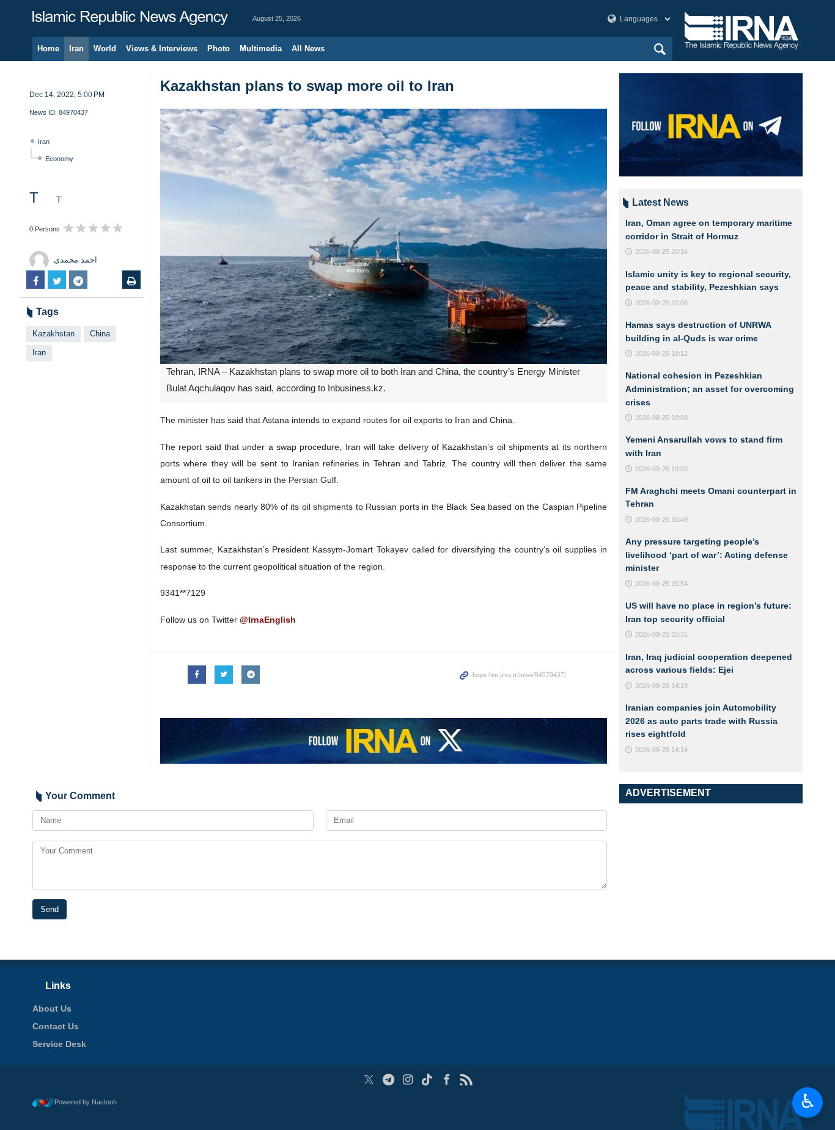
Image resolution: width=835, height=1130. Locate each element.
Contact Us (55, 1026)
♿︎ (808, 1101)
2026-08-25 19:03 (661, 469)
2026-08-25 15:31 (661, 634)
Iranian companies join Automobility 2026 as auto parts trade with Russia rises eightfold (701, 721)
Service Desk (59, 1044)
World (105, 48)
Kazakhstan (53, 333)
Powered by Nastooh (85, 1102)
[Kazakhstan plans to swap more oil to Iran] (383, 236)
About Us (52, 1008)
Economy (59, 158)
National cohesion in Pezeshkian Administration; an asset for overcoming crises (709, 389)
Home (48, 48)
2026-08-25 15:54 (661, 583)
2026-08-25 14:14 (661, 749)
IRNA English (130, 18)
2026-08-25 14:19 (661, 685)
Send (49, 909)
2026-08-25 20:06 (661, 302)
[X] (369, 1079)
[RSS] (466, 1079)
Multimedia (261, 48)
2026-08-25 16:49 (661, 519)
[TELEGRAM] (388, 1079)
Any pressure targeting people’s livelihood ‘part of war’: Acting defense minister (706, 555)
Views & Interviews (161, 48)
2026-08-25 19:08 (661, 417)
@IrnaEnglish (268, 620)
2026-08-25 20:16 (661, 251)
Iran (76, 48)
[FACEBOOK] (446, 1079)
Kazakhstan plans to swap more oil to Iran (307, 86)
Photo (218, 48)
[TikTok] (427, 1079)
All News (308, 48)
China (100, 333)
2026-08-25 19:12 (661, 353)
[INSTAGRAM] (408, 1079)
